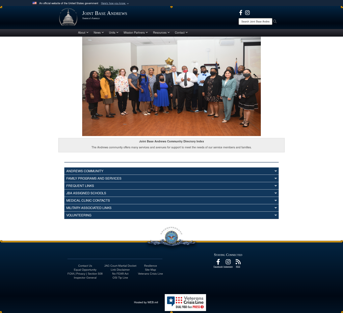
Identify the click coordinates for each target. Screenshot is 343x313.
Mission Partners (134, 32)
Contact (180, 32)
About (81, 32)
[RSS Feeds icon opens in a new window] (238, 262)
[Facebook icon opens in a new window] (240, 12)
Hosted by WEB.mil (146, 302)
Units (112, 32)
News (97, 32)
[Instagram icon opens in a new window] (247, 12)
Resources (160, 32)
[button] (115, 3)
